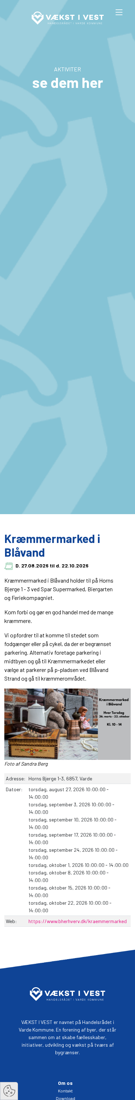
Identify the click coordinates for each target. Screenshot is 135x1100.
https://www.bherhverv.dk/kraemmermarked (77, 921)
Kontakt (65, 1090)
